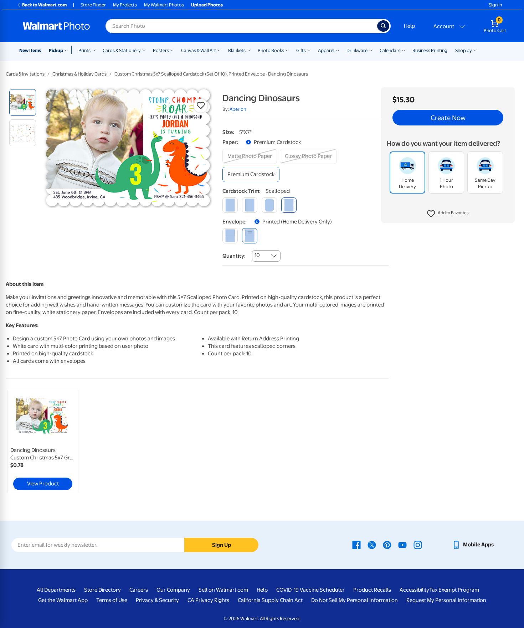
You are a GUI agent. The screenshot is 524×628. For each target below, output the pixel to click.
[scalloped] (289, 205)
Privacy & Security (157, 600)
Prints (84, 50)
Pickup (56, 50)
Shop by (463, 50)
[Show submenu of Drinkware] (371, 50)
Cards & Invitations (25, 74)
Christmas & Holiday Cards (79, 74)
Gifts (301, 50)
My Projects (125, 4)
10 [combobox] (257, 255)
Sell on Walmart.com (223, 590)
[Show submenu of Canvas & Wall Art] (219, 50)
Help (409, 26)
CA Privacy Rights (208, 600)
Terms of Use (111, 600)
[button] (448, 214)
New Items (30, 50)
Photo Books (271, 50)
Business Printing (429, 50)
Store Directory (102, 590)
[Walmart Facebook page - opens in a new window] (356, 544)
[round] (249, 205)
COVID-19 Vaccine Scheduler (310, 590)
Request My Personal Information (446, 600)
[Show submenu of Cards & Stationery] (144, 50)
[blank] (230, 235)
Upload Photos (207, 4)
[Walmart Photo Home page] (56, 26)
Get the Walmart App (63, 600)
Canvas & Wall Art (198, 50)
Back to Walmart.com (44, 4)
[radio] (22, 102)
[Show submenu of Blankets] (249, 50)
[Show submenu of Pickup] (68, 50)
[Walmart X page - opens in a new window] (372, 544)
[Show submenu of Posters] (172, 50)
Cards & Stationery (122, 50)
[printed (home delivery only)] (249, 235)
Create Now (448, 118)
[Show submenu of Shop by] (475, 50)
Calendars (390, 50)
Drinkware (357, 50)
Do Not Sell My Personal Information (354, 600)
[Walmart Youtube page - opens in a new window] (402, 544)
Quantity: (234, 256)
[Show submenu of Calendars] (403, 50)
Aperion (238, 109)
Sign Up (221, 545)
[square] (230, 205)
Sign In (495, 4)
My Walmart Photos (164, 4)
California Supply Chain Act (270, 600)
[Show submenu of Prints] (94, 50)
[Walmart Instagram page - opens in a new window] (417, 544)
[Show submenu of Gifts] (309, 50)
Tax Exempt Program (454, 590)
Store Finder (93, 4)
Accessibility (414, 590)
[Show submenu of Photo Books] (287, 50)
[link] (42, 441)
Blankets (237, 50)
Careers (138, 590)
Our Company (173, 590)
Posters (161, 50)
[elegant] (269, 205)
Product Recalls (372, 590)
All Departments (56, 590)
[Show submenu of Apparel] (337, 50)
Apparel (326, 50)
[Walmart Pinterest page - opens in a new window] (387, 544)
